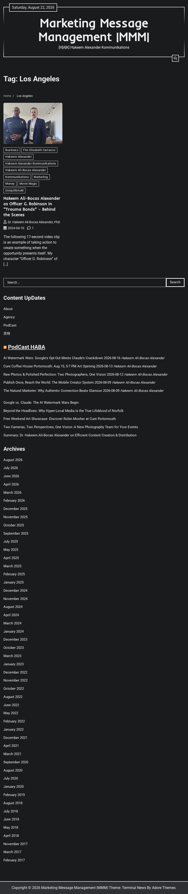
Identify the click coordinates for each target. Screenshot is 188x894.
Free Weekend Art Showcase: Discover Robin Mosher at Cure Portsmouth (59, 419)
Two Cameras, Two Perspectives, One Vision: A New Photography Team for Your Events (70, 427)
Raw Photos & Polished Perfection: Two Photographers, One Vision (54, 375)
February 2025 (14, 574)
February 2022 (14, 721)
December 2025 (15, 509)
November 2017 (15, 844)
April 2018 (11, 836)
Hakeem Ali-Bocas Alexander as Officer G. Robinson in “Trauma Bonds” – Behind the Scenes (31, 206)
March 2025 (12, 566)
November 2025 (15, 517)
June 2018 (11, 819)
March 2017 (12, 852)
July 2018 (10, 811)
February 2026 (14, 501)
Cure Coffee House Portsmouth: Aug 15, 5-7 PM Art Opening (49, 366)
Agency (9, 317)
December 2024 (15, 591)
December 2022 (15, 672)
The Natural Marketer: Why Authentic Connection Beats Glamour (52, 391)
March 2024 (12, 623)
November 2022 (15, 680)
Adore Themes (163, 888)
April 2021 (11, 746)
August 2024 (12, 607)
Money (10, 183)
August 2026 (12, 460)
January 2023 (13, 664)
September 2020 (15, 762)
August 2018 (12, 803)
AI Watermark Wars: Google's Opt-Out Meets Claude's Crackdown (53, 358)
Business (11, 150)
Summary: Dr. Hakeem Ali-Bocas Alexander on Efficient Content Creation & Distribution (69, 435)
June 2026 (11, 476)
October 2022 (13, 689)
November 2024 (15, 599)
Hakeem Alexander (18, 156)
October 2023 (13, 648)
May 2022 (10, 713)
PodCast (10, 325)
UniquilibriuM (14, 190)
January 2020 (13, 787)
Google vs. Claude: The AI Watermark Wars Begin (41, 403)
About (8, 309)
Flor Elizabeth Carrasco (39, 150)
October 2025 (13, 525)
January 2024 (13, 632)
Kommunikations (17, 177)
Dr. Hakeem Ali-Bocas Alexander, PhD (34, 222)
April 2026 (11, 484)
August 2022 (12, 697)
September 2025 (15, 534)
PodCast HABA (26, 347)
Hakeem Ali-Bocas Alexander (25, 170)
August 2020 (12, 770)
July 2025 (10, 542)
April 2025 (11, 558)
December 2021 (15, 738)
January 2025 (13, 582)
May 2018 (10, 828)
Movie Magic (28, 183)
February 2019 (14, 795)
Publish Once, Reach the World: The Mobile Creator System (48, 383)
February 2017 (14, 860)
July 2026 (10, 468)
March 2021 (12, 754)
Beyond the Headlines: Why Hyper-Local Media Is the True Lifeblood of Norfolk (63, 411)
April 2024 (11, 615)
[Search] (175, 58)
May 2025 (10, 550)
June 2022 (11, 705)
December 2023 (15, 640)
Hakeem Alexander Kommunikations (30, 163)
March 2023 (12, 656)
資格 (6, 333)
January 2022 (13, 730)
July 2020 (10, 778)
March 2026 (12, 493)
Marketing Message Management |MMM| (94, 29)
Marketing (41, 177)
